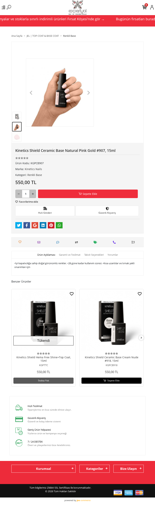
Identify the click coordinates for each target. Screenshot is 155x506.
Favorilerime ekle (28, 201)
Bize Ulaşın (128, 469)
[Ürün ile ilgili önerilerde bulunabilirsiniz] (134, 242)
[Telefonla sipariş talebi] (115, 242)
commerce (84, 500)
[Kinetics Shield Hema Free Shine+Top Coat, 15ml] (43, 321)
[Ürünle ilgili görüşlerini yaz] (58, 242)
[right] (141, 337)
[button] (31, 92)
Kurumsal (43, 469)
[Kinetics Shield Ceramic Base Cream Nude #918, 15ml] (111, 321)
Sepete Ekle (90, 194)
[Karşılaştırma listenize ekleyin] (77, 242)
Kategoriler (94, 469)
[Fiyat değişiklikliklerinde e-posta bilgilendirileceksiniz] (96, 242)
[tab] (46, 255)
